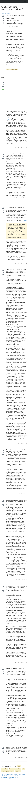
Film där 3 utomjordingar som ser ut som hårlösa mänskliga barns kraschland (13, 775)
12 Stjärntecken (9, 771)
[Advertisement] (14, 95)
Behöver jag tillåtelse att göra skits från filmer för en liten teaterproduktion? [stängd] (13, 777)
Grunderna (17, 771)
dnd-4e (8, 69)
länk (7, 678)
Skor (24, 769)
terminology (14, 69)
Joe (16, 71)
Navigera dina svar (5, 13)
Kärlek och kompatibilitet (15, 769)
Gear (3, 771)
